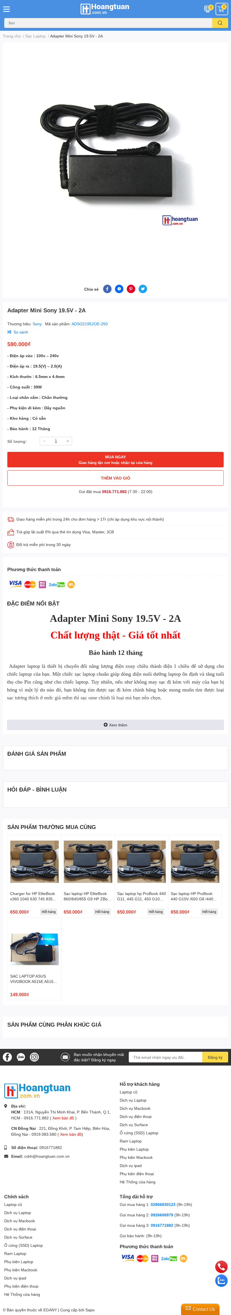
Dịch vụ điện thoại (136, 1116)
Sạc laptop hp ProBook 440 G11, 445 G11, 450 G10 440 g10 (141, 899)
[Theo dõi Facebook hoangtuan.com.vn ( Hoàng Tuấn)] (7, 1056)
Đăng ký (215, 1057)
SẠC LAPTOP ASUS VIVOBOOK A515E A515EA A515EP (34, 981)
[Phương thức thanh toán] (42, 584)
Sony (38, 323)
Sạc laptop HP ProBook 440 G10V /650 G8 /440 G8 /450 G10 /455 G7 (192, 899)
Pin (28, 682)
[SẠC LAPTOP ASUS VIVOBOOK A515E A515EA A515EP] (34, 944)
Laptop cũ (128, 1091)
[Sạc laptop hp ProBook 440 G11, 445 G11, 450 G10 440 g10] (141, 861)
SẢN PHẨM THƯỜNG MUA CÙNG (51, 826)
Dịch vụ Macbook (135, 1108)
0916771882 (50, 1147)
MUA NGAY (115, 459)
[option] (115, 157)
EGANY (50, 1309)
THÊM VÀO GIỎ (115, 478)
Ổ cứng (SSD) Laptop (139, 1132)
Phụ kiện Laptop (134, 1149)
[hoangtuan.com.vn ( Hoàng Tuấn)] (115, 9)
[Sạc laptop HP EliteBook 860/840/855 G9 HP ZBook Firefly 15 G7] (88, 861)
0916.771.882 (114, 491)
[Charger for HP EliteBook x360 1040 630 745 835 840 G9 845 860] (34, 861)
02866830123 (163, 1204)
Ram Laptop (131, 1141)
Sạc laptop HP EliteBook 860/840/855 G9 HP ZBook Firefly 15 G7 (88, 899)
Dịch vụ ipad (131, 1165)
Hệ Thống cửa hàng (138, 1181)
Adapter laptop (23, 666)
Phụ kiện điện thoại (137, 1173)
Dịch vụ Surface (134, 1124)
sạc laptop (86, 674)
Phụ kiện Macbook (136, 1157)
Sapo (90, 1309)
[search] (220, 23)
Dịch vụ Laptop (133, 1100)
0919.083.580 (44, 1134)
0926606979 (162, 1214)
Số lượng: (17, 441)
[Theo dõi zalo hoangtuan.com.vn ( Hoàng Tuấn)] (20, 1056)
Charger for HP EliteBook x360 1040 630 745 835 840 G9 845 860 (32, 899)
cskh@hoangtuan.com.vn (47, 1156)
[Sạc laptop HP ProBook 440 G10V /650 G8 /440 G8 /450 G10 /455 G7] (195, 861)
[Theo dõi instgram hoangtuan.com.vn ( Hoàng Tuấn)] (34, 1056)
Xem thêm (118, 724)
